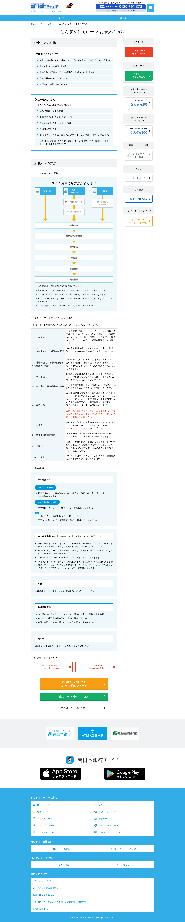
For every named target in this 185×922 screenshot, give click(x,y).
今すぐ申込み (138, 52)
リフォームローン (107, 811)
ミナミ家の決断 (61, 864)
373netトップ (37, 24)
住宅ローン (50, 24)
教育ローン (104, 818)
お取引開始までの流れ (43, 894)
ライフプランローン (46, 825)
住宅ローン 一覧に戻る (74, 708)
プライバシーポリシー (43, 881)
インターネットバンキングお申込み (138, 221)
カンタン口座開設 (61, 848)
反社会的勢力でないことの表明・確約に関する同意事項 (59, 901)
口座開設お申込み (138, 198)
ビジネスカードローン (48, 832)
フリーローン (105, 804)
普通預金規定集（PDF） (45, 908)
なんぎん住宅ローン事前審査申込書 (51, 667)
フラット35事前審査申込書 (96, 667)
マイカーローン (44, 818)
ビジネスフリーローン (109, 832)
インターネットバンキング (123, 848)
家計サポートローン (108, 825)
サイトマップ (123, 864)
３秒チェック (138, 177)
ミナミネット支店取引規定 (46, 887)
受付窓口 (138, 155)
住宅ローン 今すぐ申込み (74, 696)
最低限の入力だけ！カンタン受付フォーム (74, 683)
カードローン (43, 804)
